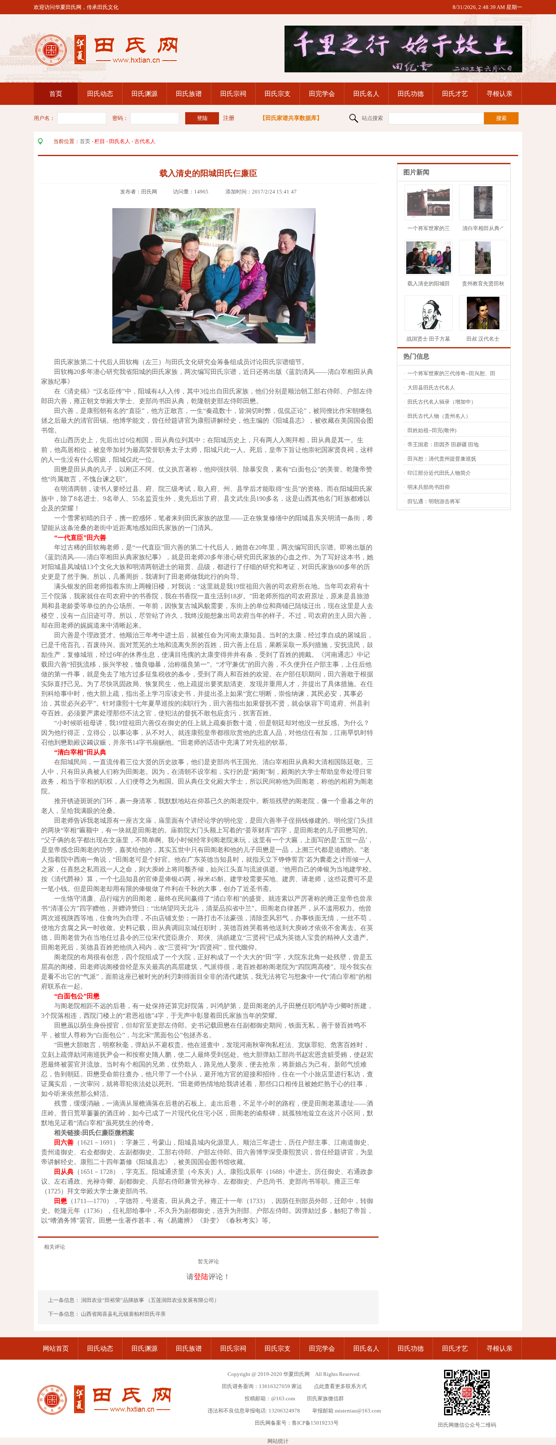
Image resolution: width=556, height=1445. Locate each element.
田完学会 (322, 93)
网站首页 (56, 1348)
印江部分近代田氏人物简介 (439, 473)
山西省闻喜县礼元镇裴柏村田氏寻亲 (123, 1314)
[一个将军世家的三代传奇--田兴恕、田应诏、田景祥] (428, 217)
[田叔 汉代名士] (483, 327)
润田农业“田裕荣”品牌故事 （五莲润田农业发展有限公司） (151, 1300)
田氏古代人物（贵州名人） (439, 416)
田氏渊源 (144, 93)
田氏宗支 (278, 93)
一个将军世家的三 (428, 228)
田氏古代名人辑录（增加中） (441, 402)
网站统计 (278, 1441)
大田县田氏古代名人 (431, 388)
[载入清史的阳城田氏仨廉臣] (430, 272)
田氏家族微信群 (325, 1398)
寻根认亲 (499, 93)
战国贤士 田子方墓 (428, 339)
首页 (55, 93)
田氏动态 (100, 93)
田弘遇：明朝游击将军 (433, 501)
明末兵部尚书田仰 (428, 487)
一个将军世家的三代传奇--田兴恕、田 (451, 373)
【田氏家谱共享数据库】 (291, 118)
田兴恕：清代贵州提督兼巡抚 (441, 459)
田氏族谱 (189, 93)
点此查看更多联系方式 (340, 1386)
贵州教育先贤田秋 (483, 283)
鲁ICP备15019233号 (315, 1423)
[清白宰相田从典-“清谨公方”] (483, 217)
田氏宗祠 (233, 93)
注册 (228, 118)
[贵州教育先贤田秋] (483, 272)
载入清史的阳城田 (428, 283)
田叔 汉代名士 (482, 339)
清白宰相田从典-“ (482, 228)
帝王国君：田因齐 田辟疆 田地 (443, 444)
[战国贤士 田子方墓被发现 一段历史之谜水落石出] (428, 327)
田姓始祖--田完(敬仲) (431, 430)
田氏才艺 (455, 93)
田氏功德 (411, 93)
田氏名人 (366, 93)
